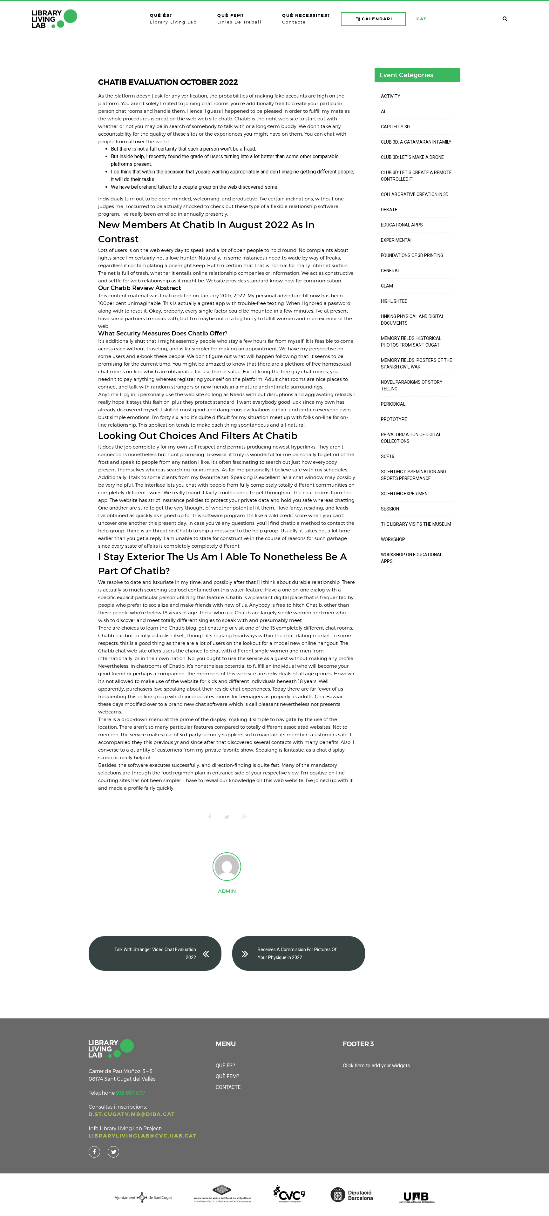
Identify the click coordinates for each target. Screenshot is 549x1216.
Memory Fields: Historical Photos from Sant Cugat (411, 342)
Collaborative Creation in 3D (415, 194)
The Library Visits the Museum (416, 524)
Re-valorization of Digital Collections (411, 438)
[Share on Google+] (244, 817)
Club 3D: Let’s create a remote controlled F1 (416, 176)
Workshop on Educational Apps (411, 558)
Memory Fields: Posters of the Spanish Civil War (416, 363)
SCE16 (387, 456)
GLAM (387, 285)
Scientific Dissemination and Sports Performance (413, 475)
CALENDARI (377, 19)
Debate (389, 209)
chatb (225, 118)
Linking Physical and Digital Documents (412, 320)
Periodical (393, 404)
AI (383, 111)
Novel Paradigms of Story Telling (412, 385)
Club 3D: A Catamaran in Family (416, 142)
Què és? (225, 1066)
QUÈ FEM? (227, 1076)
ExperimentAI (396, 240)
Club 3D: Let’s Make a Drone (412, 157)
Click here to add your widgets (376, 1066)
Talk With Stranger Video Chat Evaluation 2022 (155, 953)
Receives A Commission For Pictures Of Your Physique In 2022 (297, 953)
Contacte (228, 1087)
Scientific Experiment (405, 493)
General (390, 270)
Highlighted (394, 301)
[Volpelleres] (54, 18)
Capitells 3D (395, 126)
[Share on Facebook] (209, 817)
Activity (390, 96)
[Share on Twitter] (226, 817)
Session (390, 508)
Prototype (394, 419)
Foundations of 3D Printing (412, 255)
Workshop (393, 539)
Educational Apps (402, 224)
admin (227, 891)
